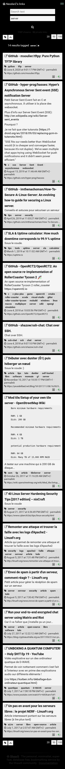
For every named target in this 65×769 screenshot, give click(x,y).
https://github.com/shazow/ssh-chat (24, 347)
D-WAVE (37, 688)
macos (8, 304)
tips (10, 215)
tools (17, 248)
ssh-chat (12, 340)
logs (21, 551)
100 (60, 36)
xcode (25, 297)
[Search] (32, 27)
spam (53, 590)
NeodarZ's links (15, 4)
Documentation (48, 763)
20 (48, 36)
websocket (28, 168)
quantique (13, 688)
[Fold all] (10, 37)
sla (44, 248)
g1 (38, 376)
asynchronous (12, 168)
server (33, 45)
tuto (26, 373)
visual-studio (37, 297)
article (11, 373)
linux (55, 300)
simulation (10, 307)
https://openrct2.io (16, 289)
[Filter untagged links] (5, 37)
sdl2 (41, 304)
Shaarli (14, 756)
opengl (50, 304)
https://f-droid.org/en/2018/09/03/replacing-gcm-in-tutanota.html (31, 133)
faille (41, 551)
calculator (54, 248)
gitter (50, 297)
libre (7, 376)
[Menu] (62, 5)
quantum (25, 688)
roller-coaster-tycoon (15, 300)
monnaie (29, 376)
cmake (51, 294)
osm (10, 473)
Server (22, 165)
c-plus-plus (18, 294)
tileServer (36, 473)
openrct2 (40, 294)
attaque (50, 551)
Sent (31, 165)
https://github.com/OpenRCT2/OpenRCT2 (27, 314)
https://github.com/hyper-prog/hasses (25, 178)
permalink (31, 69)
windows (45, 300)
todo (38, 554)
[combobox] (32, 18)
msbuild (33, 300)
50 (54, 36)
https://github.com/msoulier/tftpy (23, 73)
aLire (10, 724)
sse (14, 165)
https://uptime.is (14, 255)
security (29, 215)
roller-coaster (12, 297)
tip (17, 473)
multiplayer (20, 304)
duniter (35, 373)
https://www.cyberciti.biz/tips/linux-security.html (30, 515)
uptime (26, 248)
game (30, 294)
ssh (22, 340)
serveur (19, 554)
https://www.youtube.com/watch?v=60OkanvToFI (30, 694)
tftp (19, 66)
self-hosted (47, 373)
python (11, 66)
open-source (33, 627)
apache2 (31, 551)
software (17, 376)
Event (40, 165)
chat (29, 340)
